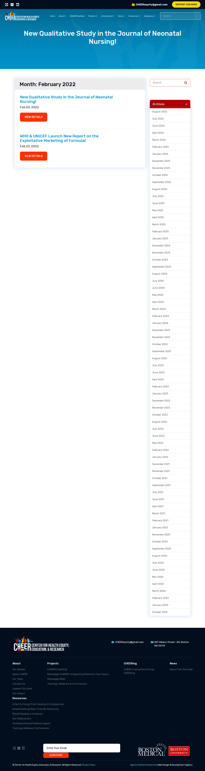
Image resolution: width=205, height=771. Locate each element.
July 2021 (157, 492)
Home (52, 16)
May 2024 (157, 294)
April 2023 (158, 379)
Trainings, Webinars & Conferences (67, 683)
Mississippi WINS (56, 679)
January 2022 (160, 457)
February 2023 (160, 386)
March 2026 (159, 139)
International (106, 16)
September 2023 (161, 351)
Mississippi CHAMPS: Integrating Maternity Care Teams (78, 674)
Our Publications (21, 718)
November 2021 (161, 471)
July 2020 (158, 562)
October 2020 (160, 541)
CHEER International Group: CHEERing (139, 671)
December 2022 (161, 400)
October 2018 (159, 612)
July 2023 (158, 365)
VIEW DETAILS (34, 117)
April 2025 (158, 217)
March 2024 (159, 309)
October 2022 (160, 414)
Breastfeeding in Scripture (27, 713)
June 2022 (158, 435)
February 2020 (160, 598)
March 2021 (158, 513)
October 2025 (160, 175)
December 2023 (161, 330)
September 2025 (161, 182)
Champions (149, 16)
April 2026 (158, 132)
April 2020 (158, 583)
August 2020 (159, 555)
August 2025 (159, 189)
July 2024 (158, 280)
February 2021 (160, 520)
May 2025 (157, 210)
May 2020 (157, 576)
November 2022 (161, 407)
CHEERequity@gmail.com (151, 4)
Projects (91, 16)
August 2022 (159, 421)
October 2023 (160, 344)
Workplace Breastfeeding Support (31, 723)
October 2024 (160, 259)
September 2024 (161, 266)
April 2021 (157, 506)
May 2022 (157, 443)
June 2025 (158, 203)
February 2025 (160, 231)
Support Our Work (186, 4)
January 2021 (160, 527)
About (61, 16)
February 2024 (160, 316)
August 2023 (159, 358)
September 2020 (161, 548)
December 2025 (161, 161)
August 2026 (159, 111)
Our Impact (18, 693)
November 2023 (161, 337)
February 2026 (160, 146)
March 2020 (159, 591)
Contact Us (18, 683)
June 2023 (158, 372)
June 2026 (158, 125)
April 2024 (158, 302)
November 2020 (161, 534)
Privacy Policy (88, 765)
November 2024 (161, 252)
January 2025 (160, 238)
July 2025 (158, 196)
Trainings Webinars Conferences (30, 728)
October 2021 (159, 478)
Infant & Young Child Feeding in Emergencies (38, 704)
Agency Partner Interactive (143, 765)
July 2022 (158, 428)
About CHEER (19, 674)
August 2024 (159, 273)
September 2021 (161, 485)
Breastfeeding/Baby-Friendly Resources (35, 709)
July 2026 (158, 118)
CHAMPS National (77, 16)
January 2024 (160, 323)
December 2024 (161, 245)
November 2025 (161, 168)
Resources (133, 16)
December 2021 (161, 464)
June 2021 (158, 499)
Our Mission (18, 669)
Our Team (17, 679)
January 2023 (160, 393)
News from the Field (181, 669)
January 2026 (160, 154)
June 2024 (158, 287)
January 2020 (160, 605)
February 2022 (160, 450)
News (120, 16)
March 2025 (159, 224)
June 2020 (158, 569)
